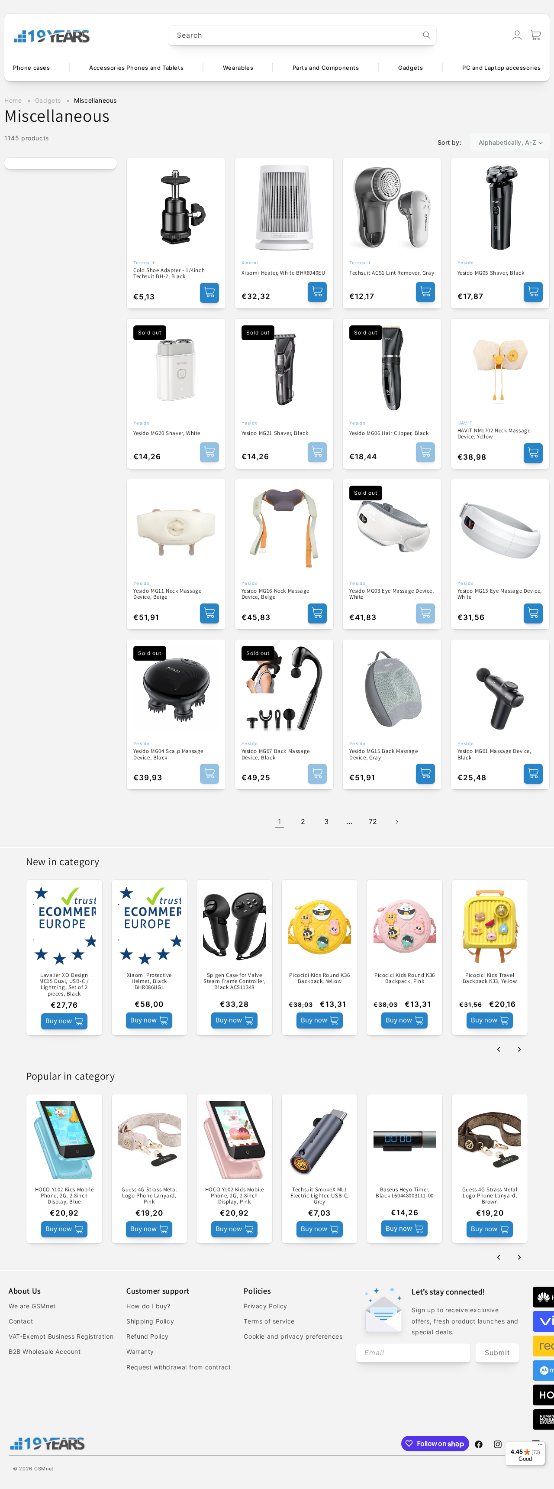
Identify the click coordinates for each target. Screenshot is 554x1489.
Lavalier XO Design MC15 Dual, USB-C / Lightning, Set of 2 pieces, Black (64, 984)
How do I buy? (148, 1306)
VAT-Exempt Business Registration (61, 1336)
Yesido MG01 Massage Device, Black (494, 754)
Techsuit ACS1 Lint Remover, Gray (391, 273)
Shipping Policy (150, 1321)
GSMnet (44, 1469)
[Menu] (540, 1446)
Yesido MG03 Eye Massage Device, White (391, 594)
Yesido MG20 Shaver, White (166, 433)
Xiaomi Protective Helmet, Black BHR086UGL (149, 981)
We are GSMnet (32, 1306)
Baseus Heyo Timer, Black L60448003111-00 (405, 1193)
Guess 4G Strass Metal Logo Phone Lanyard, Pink (149, 1196)
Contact (21, 1321)
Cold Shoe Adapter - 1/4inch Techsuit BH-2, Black (169, 273)
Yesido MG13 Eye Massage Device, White (499, 594)
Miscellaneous (95, 100)
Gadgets (49, 100)
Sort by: (449, 142)
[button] (536, 35)
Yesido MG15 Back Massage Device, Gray (383, 754)
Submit (497, 1352)
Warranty (140, 1351)
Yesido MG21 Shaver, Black (275, 433)
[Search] (426, 35)
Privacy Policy (265, 1306)
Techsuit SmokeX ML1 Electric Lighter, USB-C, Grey (319, 1196)
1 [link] (279, 821)
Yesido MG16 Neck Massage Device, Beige (275, 594)
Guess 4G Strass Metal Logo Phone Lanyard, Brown (490, 1196)
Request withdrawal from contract (178, 1367)
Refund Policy (147, 1336)
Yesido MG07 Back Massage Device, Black (276, 754)
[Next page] (396, 821)
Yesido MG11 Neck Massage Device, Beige (167, 594)
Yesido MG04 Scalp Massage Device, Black (168, 754)
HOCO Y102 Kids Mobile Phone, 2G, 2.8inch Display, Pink (234, 1196)
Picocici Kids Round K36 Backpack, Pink (404, 978)
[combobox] (302, 35)
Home (13, 100)
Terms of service (269, 1321)
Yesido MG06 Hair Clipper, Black (389, 433)
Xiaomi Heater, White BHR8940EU (283, 273)
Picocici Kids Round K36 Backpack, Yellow (319, 978)
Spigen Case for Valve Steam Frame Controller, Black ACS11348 (234, 981)
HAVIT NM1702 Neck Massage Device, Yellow (494, 434)
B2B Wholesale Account (45, 1351)
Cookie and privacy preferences (293, 1336)
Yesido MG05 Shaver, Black (491, 273)
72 (373, 821)
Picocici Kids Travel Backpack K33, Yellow (490, 978)
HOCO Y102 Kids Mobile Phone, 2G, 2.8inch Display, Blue (64, 1196)
